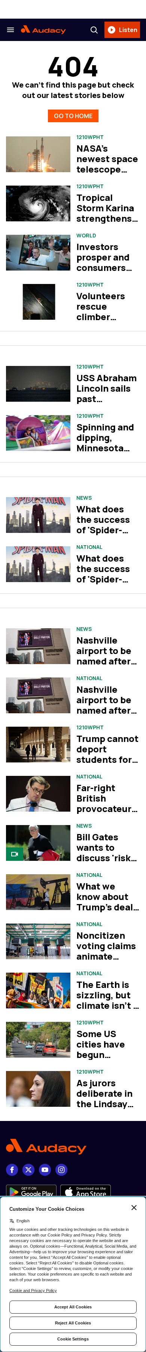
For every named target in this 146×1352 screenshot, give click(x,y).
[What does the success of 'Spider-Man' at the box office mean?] (38, 515)
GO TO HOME (73, 116)
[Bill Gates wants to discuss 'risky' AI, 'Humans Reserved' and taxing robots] (38, 843)
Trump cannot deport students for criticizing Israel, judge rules (107, 764)
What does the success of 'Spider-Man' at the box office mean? (103, 535)
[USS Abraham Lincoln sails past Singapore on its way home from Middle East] (38, 384)
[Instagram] (61, 1170)
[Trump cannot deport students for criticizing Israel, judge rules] (38, 745)
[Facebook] (12, 1170)
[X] (28, 1170)
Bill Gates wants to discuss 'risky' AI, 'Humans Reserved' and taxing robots (108, 863)
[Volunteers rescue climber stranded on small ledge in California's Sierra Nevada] (38, 302)
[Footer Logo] (73, 1147)
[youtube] (45, 1170)
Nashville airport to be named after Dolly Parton (103, 655)
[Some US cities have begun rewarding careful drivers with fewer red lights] (38, 1040)
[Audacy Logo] (43, 30)
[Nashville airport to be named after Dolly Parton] (38, 646)
